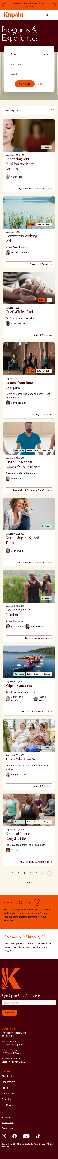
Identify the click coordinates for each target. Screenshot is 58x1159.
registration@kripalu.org (14, 1032)
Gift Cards (7, 1105)
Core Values (8, 1093)
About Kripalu (9, 1076)
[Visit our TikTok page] (38, 1136)
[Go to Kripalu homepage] (11, 978)
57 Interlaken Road (11, 1058)
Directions (7, 1099)
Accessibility (7, 1117)
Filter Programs (12, 110)
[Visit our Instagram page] (4, 1136)
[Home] (13, 13)
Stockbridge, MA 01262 (13, 1061)
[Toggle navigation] (54, 15)
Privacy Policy (8, 1122)
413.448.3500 (9, 1036)
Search (24, 83)
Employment (8, 1081)
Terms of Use (7, 1128)
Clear (40, 83)
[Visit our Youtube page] (26, 1136)
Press (5, 1087)
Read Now (29, 6)
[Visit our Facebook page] (14, 1136)
